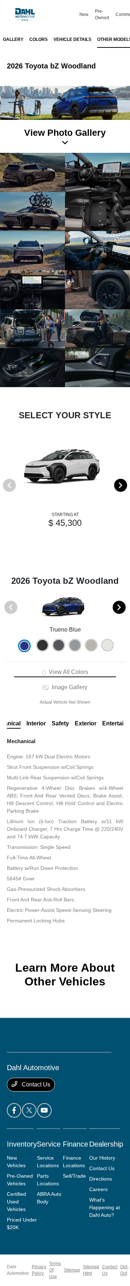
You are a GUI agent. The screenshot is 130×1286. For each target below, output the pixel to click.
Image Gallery (68, 687)
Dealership (106, 1144)
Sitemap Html (91, 1270)
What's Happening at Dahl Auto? (104, 1207)
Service (49, 1144)
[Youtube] (44, 1110)
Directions (100, 1179)
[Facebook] (14, 1110)
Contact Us (35, 1084)
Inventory (22, 1144)
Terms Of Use (55, 1270)
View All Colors (67, 672)
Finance (75, 1144)
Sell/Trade (74, 1176)
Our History (102, 1158)
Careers (98, 1189)
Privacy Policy (39, 1270)
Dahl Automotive (18, 1270)
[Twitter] (29, 1110)
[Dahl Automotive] (43, 14)
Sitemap (72, 1270)
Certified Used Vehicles (16, 1201)
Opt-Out (124, 1270)
